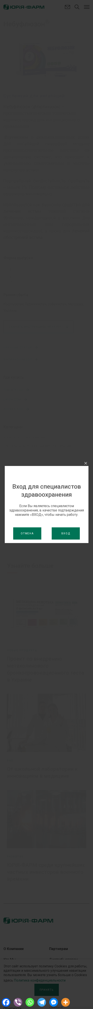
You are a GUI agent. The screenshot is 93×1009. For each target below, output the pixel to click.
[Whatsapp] (30, 1002)
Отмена (27, 533)
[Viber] (18, 1002)
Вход (65, 533)
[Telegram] (42, 1002)
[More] (65, 1002)
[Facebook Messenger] (53, 1002)
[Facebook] (6, 1002)
